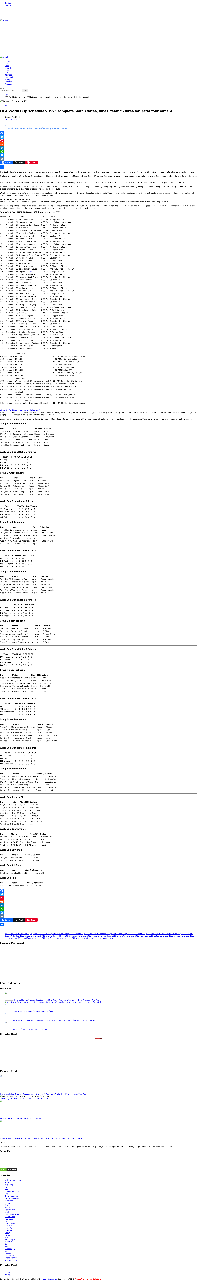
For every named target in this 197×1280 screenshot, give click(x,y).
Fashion (8, 70)
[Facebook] (98, 133)
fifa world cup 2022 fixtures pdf (18, 933)
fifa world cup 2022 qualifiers (70, 933)
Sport (7, 66)
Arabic (7, 1182)
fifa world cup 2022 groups (45, 933)
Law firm (8, 1226)
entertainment (11, 1200)
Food (7, 1205)
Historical (9, 77)
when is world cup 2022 (80, 936)
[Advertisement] (98, 39)
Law (6, 72)
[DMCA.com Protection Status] (8, 1170)
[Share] (98, 167)
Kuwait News (10, 1223)
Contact (8, 3)
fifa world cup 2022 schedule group (99, 933)
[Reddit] (98, 144)
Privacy (8, 5)
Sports (7, 105)
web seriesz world (12, 1260)
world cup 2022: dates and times (98, 938)
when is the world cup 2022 (57, 936)
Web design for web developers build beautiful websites (24, 1098)
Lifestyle (8, 68)
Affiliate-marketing (13, 1180)
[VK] (98, 159)
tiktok (7, 1251)
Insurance (9, 1219)
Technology (10, 84)
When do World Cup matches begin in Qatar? (20, 410)
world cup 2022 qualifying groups (46, 938)
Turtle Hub (9, 1255)
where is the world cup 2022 (104, 936)
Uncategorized (11, 1258)
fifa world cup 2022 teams (157, 933)
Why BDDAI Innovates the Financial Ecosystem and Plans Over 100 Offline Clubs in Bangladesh (41, 1138)
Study (7, 1246)
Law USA (8, 1228)
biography (9, 1184)
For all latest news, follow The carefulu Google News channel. (38, 128)
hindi (7, 1212)
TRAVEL (8, 1253)
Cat (6, 1194)
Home (7, 61)
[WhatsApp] (98, 151)
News (7, 63)
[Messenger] (98, 155)
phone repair (10, 1239)
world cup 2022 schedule (72, 938)
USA (30, 271)
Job (6, 1221)
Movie (7, 1235)
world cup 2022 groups (169, 936)
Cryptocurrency (11, 1196)
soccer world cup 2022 (35, 936)
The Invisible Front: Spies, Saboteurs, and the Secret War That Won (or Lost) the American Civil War (43, 1094)
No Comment (11, 119)
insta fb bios (10, 1216)
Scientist (8, 82)
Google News (10, 1210)
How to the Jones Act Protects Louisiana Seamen (21, 1118)
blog (6, 1187)
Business (8, 75)
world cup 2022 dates (149, 936)
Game (7, 1207)
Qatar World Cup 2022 (14, 936)
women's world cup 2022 (128, 936)
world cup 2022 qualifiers (20, 938)
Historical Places (12, 1214)
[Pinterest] (98, 140)
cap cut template (12, 1191)
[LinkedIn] (98, 148)
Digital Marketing (12, 1198)
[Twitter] (98, 137)
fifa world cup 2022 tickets (181, 933)
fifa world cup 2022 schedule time (130, 933)
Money (7, 79)
